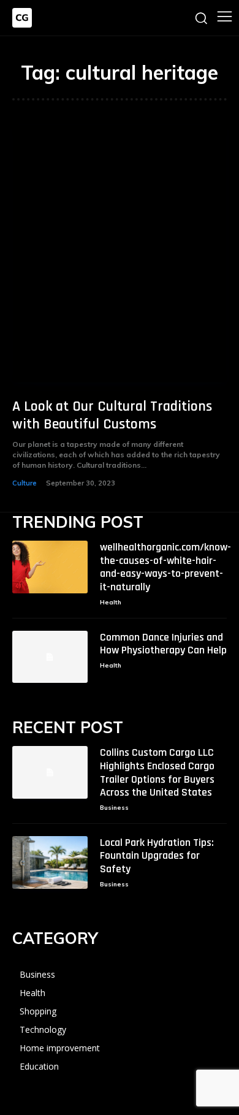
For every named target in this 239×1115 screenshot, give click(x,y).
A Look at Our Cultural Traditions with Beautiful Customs (112, 415)
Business (114, 808)
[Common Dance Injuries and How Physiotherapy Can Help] (50, 657)
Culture (24, 483)
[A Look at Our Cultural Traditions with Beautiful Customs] (119, 253)
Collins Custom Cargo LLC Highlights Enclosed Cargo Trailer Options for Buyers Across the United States (157, 772)
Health (110, 602)
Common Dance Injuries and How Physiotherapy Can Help (163, 644)
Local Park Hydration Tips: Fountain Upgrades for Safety (157, 855)
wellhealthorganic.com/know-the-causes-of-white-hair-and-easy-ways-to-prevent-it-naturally (165, 567)
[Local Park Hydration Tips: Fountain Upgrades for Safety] (50, 862)
